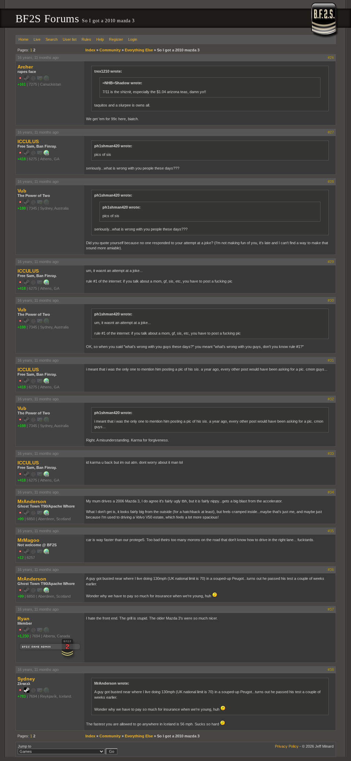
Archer (25, 67)
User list (69, 39)
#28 (331, 181)
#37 (331, 609)
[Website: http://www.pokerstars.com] (46, 154)
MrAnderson (31, 501)
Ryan (23, 618)
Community (110, 50)
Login (132, 39)
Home (23, 39)
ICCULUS (28, 141)
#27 (331, 132)
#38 (331, 670)
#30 (331, 300)
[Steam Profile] (26, 691)
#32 (331, 399)
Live (37, 39)
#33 (331, 453)
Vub (21, 191)
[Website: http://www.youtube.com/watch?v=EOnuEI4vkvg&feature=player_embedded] (46, 553)
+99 (20, 519)
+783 (21, 696)
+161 (21, 84)
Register (116, 39)
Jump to (24, 746)
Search (52, 39)
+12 (20, 558)
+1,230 (23, 636)
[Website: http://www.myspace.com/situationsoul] (46, 514)
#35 (331, 531)
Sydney (26, 679)
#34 (331, 492)
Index (90, 50)
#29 (331, 262)
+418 (21, 159)
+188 (21, 208)
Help (100, 39)
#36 (331, 569)
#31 (331, 360)
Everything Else (139, 50)
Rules (86, 39)
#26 (331, 57)
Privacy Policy (287, 746)
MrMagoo (28, 540)
